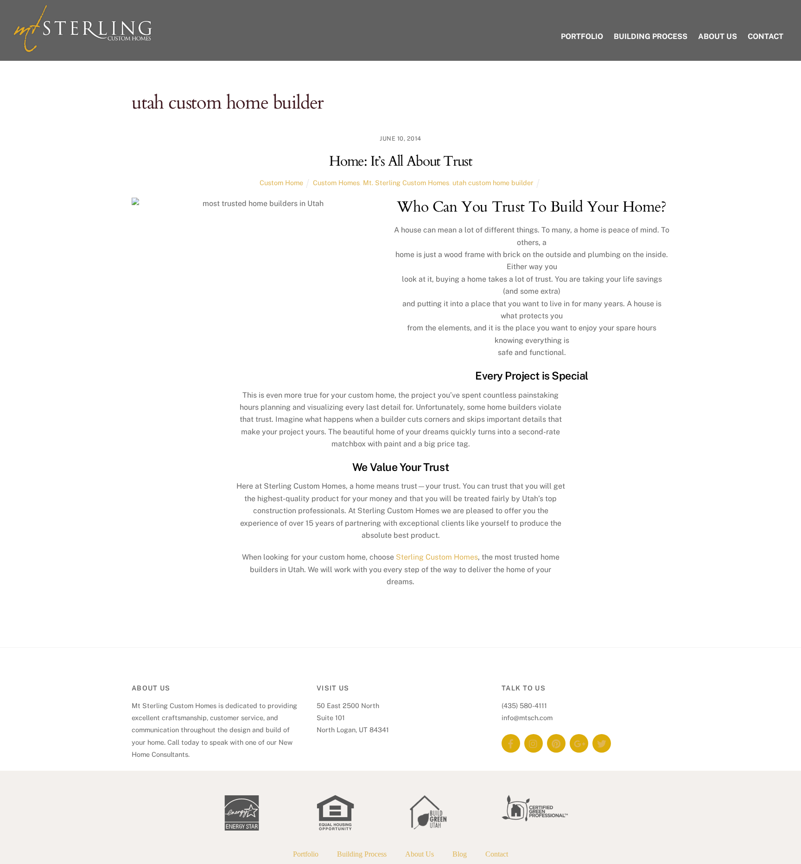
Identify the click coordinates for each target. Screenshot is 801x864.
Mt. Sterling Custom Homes (406, 183)
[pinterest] (556, 743)
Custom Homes (336, 183)
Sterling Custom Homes (437, 557)
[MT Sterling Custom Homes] (82, 48)
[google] (579, 743)
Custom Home (281, 183)
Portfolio (582, 36)
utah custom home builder (493, 183)
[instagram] (533, 743)
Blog (459, 854)
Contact (765, 36)
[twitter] (601, 743)
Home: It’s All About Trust (400, 161)
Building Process (650, 36)
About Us (717, 36)
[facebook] (511, 743)
